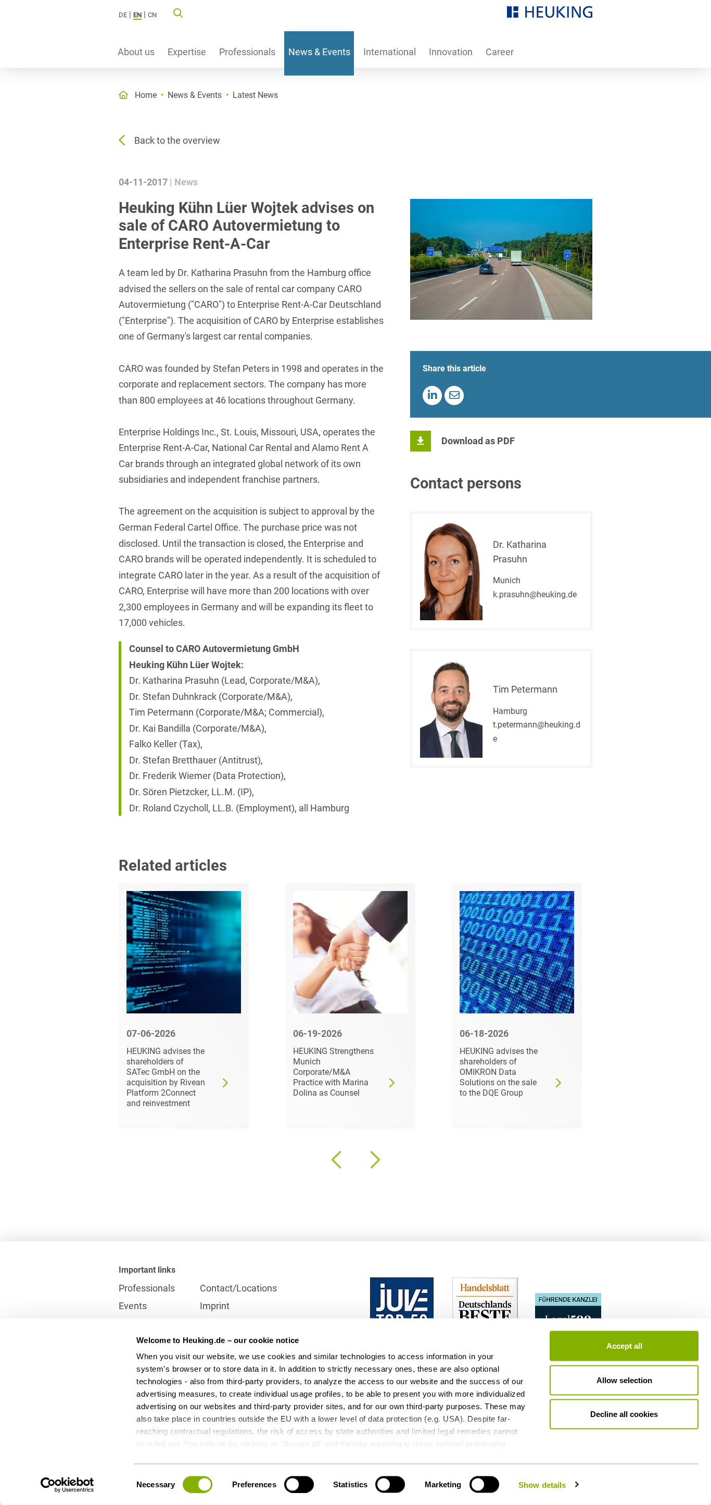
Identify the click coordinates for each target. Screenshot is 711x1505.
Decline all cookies (624, 1414)
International (389, 51)
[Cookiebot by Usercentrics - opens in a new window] (67, 1485)
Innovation (451, 51)
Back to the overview (177, 140)
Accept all (624, 1345)
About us (136, 51)
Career (500, 51)
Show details (542, 1484)
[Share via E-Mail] (454, 395)
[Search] (178, 12)
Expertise (187, 51)
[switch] (299, 1484)
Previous (337, 1159)
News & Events (319, 51)
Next (373, 1159)
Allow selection (624, 1379)
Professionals (247, 51)
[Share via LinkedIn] (432, 395)
